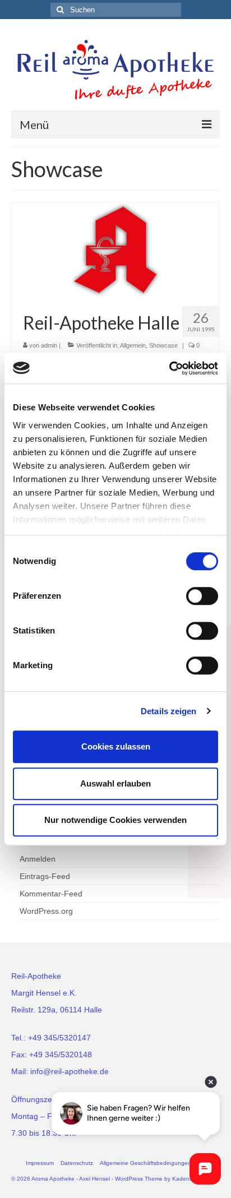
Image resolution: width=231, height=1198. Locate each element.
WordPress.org (46, 910)
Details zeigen (168, 711)
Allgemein (133, 345)
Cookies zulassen (115, 746)
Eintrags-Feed (45, 876)
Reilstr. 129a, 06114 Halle (56, 1009)
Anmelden (38, 858)
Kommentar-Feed (51, 893)
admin (49, 345)
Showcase (163, 345)
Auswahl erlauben (115, 783)
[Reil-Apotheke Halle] (115, 249)
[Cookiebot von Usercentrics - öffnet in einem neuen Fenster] (169, 368)
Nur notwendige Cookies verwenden (115, 820)
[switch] (202, 596)
